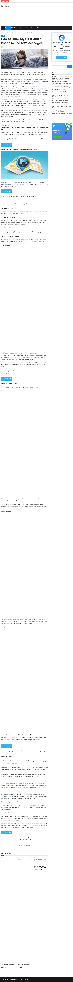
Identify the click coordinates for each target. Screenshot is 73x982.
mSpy (14, 138)
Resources (7, 27)
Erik (4, 46)
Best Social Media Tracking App (61, 43)
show (8, 125)
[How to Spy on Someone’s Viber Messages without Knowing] (8, 910)
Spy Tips (7, 32)
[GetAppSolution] (5, 6)
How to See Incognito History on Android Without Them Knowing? (41, 868)
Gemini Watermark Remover (24, 27)
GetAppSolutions (24, 979)
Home (3, 27)
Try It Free (7, 145)
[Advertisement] (49, 14)
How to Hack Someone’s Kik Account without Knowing (24, 966)
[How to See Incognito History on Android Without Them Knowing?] (41, 861)
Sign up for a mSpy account (12, 387)
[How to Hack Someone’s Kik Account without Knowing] (25, 910)
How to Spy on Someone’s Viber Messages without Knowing (8, 966)
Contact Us (33, 27)
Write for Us (39, 27)
